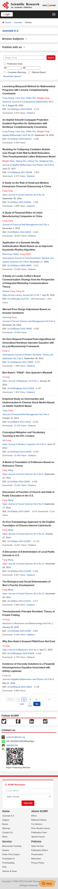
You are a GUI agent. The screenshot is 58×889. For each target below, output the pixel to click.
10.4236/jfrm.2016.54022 (19, 232)
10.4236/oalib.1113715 (18, 299)
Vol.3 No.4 (50, 321)
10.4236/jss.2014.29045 (18, 481)
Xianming (9, 317)
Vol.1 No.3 (18, 358)
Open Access (37, 846)
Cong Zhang (8, 98)
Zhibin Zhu (31, 98)
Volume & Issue (9, 871)
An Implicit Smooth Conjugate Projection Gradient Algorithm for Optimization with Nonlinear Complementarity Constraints (25, 123)
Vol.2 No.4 (44, 414)
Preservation (37, 854)
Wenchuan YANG (10, 254)
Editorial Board (39, 72)
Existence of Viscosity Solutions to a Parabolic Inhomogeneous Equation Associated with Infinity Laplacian (28, 667)
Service (7, 841)
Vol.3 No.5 (49, 679)
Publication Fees (39, 832)
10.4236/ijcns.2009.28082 (19, 265)
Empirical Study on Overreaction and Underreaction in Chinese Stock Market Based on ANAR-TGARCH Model (28, 402)
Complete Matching (17, 72)
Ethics (34, 815)
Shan (8, 161)
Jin (20, 291)
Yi (6, 377)
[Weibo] (45, 721)
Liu (6, 675)
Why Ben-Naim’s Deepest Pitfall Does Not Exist (28, 641)
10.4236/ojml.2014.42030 (19, 451)
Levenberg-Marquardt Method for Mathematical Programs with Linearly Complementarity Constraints (28, 90)
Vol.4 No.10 (38, 195)
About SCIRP (39, 811)
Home (8, 22)
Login (7, 14)
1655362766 (12, 745)
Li (6, 351)
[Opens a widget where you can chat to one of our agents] (47, 884)
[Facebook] (18, 721)
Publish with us (12, 47)
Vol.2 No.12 (38, 593)
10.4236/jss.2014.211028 (19, 571)
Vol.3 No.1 (33, 381)
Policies (36, 841)
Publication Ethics (39, 850)
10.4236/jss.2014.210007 (19, 541)
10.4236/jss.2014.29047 (18, 511)
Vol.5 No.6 (49, 165)
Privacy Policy (37, 863)
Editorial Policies (39, 820)
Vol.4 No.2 (41, 444)
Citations (31, 113)
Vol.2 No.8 (24, 262)
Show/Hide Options (12, 76)
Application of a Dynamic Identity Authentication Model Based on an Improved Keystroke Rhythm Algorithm (27, 246)
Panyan (8, 291)
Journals (18, 22)
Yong (7, 410)
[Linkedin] (31, 721)
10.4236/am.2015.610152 (19, 139)
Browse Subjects (13, 38)
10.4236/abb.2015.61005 (19, 631)
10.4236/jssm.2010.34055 (19, 328)
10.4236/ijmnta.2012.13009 (20, 362)
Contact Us (7, 832)
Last (22, 704)
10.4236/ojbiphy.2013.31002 (20, 388)
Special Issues (38, 836)
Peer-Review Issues (40, 828)
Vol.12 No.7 (35, 295)
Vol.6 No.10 (28, 135)
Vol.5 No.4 (44, 224)
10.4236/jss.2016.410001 (19, 202)
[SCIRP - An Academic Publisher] (20, 5)
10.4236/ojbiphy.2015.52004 (20, 653)
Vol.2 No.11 (38, 563)
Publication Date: (15, 64)
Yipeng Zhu (21, 161)
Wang (7, 470)
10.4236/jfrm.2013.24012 (19, 422)
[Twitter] (3, 721)
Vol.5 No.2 (33, 649)
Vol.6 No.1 (48, 623)
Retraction (36, 858)
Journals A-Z (8, 815)
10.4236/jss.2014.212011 (19, 601)
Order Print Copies (11, 854)
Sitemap (6, 828)
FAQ (4, 867)
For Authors (36, 824)
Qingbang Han (46, 161)
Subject (5, 820)
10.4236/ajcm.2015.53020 (19, 109)
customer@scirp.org (15, 737)
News (4, 836)
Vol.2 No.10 (38, 534)
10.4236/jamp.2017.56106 (19, 172)
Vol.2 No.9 (38, 474)
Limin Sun (20, 98)
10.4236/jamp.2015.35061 (19, 687)
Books (5, 824)
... (42, 699)
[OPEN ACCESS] (49, 5)
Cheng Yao (33, 161)
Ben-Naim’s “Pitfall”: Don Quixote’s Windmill (27, 372)
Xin (6, 440)
